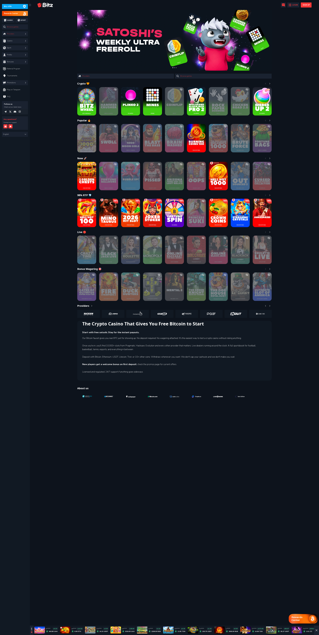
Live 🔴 (81, 232)
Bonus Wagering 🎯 (89, 269)
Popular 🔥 (84, 120)
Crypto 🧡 (83, 83)
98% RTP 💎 (84, 195)
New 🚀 (82, 158)
